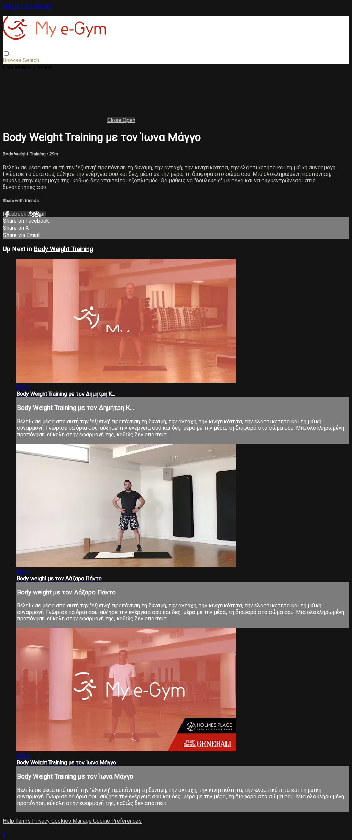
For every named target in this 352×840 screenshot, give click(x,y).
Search (31, 60)
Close (115, 120)
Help (9, 821)
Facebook (15, 214)
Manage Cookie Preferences (107, 821)
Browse (13, 60)
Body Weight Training (25, 153)
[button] (6, 53)
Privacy (41, 821)
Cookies (62, 821)
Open (129, 120)
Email (39, 214)
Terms (23, 821)
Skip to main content (27, 6)
